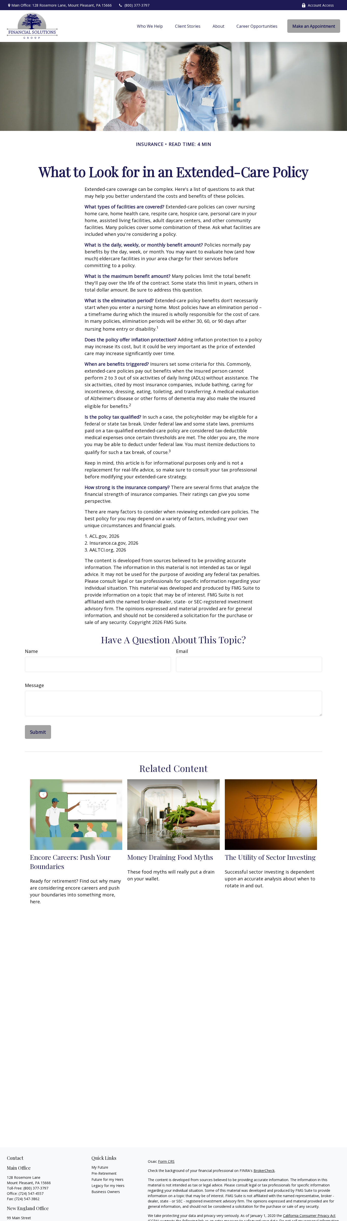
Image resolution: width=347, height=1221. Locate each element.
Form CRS (166, 1161)
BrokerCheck (264, 1170)
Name (31, 651)
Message (34, 685)
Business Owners (105, 1191)
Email (182, 651)
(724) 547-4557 (31, 1193)
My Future (99, 1167)
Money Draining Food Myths (170, 857)
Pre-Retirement (104, 1173)
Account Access (321, 5)
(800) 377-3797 (136, 5)
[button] (150, 26)
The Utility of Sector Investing (270, 857)
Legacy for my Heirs (107, 1185)
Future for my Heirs (107, 1179)
